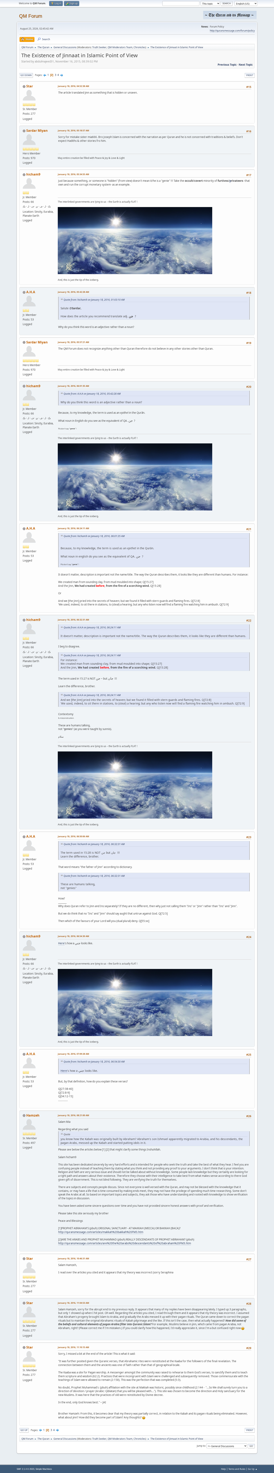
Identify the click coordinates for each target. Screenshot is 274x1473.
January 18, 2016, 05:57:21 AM (73, 342)
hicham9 (33, 174)
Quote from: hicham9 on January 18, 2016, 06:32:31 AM (94, 844)
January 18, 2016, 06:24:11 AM (73, 528)
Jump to (201, 1445)
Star (29, 86)
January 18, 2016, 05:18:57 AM (73, 130)
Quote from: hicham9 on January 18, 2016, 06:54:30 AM (94, 1061)
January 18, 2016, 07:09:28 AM (73, 1053)
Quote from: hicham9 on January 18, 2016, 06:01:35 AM (94, 536)
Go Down (26, 75)
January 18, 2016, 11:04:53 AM (73, 1302)
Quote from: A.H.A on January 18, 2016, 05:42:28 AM (92, 393)
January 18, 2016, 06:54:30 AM (73, 936)
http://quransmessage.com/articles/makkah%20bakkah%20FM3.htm (100, 1232)
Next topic (246, 64)
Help (223, 1468)
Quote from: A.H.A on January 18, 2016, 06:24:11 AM (92, 627)
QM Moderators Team (120, 47)
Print (249, 75)
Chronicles (139, 47)
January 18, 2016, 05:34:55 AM (73, 174)
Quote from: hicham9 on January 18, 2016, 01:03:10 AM (94, 299)
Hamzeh (33, 1115)
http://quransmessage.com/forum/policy (232, 30)
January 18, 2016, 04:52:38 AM (73, 86)
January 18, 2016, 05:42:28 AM (73, 291)
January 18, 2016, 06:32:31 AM (73, 619)
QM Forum (30, 16)
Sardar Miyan (37, 130)
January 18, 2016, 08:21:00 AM (73, 1115)
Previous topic (227, 64)
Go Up (23, 1430)
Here (61, 943)
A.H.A (30, 292)
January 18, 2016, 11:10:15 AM (73, 1347)
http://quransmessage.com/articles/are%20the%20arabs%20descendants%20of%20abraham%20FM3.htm (124, 1243)
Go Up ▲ (252, 1468)
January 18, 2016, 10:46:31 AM (73, 1258)
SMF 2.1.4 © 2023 (25, 1469)
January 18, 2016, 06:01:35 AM (73, 385)
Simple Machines (44, 1469)
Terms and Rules (236, 1468)
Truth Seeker (99, 47)
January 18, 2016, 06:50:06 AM (73, 836)
